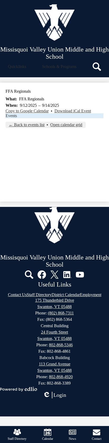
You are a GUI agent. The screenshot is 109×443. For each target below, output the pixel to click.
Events (11, 115)
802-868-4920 (61, 376)
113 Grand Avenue (54, 364)
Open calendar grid (66, 124)
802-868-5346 (61, 345)
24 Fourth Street (54, 332)
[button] (17, 66)
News (72, 439)
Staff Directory (17, 439)
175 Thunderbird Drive (54, 300)
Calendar (47, 439)
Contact (96, 439)
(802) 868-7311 (61, 313)
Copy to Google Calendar (27, 111)
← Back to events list (26, 124)
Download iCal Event (72, 111)
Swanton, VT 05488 (54, 306)
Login (56, 395)
